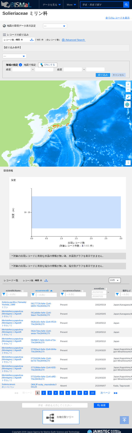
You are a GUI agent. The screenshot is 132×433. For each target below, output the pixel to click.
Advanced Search (75, 39)
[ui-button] (126, 4)
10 (92, 392)
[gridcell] (14, 304)
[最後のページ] (115, 392)
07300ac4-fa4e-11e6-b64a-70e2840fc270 (44, 350)
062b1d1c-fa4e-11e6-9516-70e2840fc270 (44, 323)
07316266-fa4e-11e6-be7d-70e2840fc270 (41, 359)
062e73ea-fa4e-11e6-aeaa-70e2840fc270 (41, 332)
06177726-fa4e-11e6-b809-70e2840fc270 (41, 304)
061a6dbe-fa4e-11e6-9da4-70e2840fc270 (41, 314)
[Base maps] (127, 104)
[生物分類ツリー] (61, 411)
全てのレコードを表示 (118, 17)
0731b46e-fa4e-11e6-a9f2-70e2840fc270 (43, 377)
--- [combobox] (45, 25)
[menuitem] (51, 4)
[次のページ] (105, 392)
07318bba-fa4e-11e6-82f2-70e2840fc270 (43, 368)
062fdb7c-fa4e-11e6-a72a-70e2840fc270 (43, 341)
